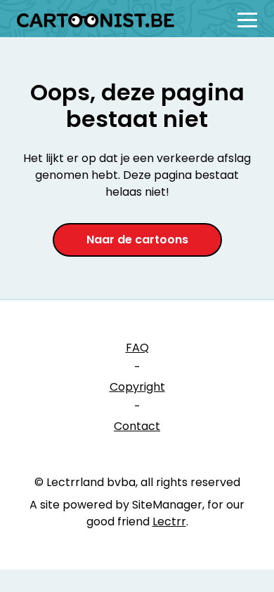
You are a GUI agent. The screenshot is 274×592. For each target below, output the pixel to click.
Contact (137, 426)
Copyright (137, 387)
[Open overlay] (247, 20)
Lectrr (169, 521)
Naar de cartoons (137, 239)
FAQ (137, 347)
